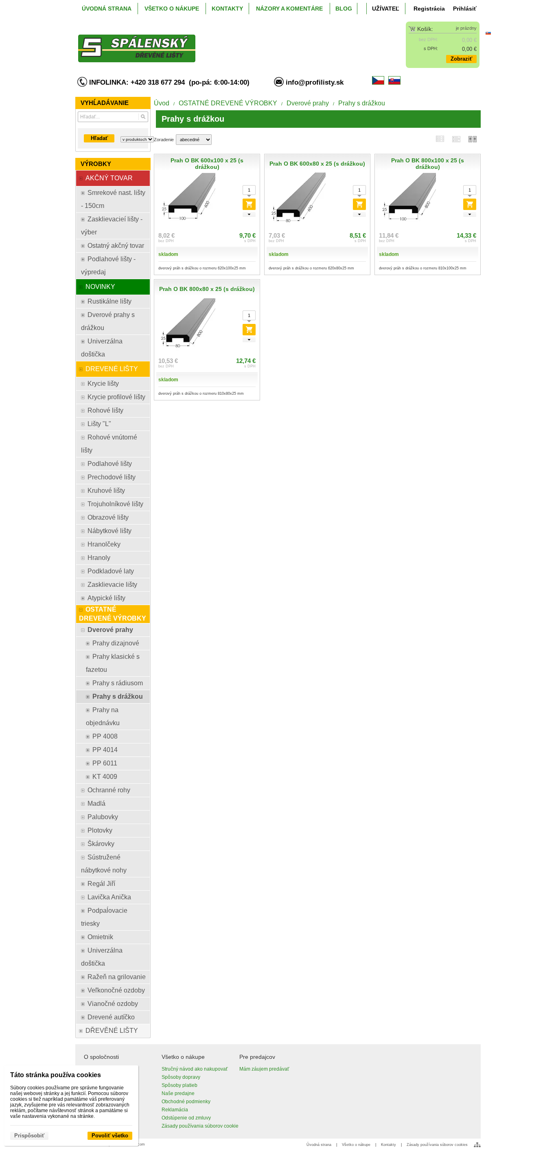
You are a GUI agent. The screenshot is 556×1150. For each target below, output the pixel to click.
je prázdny (466, 28)
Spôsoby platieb (179, 1085)
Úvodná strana (318, 1145)
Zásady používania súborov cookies (437, 1145)
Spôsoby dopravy (181, 1077)
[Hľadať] (143, 117)
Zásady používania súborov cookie (200, 1126)
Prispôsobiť (29, 1136)
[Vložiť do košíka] (249, 204)
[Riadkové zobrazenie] (440, 139)
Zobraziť (461, 59)
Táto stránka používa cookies (55, 1074)
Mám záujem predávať (264, 1069)
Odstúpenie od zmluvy (186, 1118)
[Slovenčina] (488, 32)
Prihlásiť (465, 8)
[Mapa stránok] (477, 1144)
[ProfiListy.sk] (228, 42)
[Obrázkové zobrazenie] (472, 139)
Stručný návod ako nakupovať (195, 1069)
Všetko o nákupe (356, 1145)
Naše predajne (178, 1093)
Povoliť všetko (110, 1136)
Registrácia (429, 8)
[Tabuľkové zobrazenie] (456, 139)
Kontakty (388, 1145)
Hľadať (99, 138)
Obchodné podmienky (186, 1101)
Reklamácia (175, 1110)
